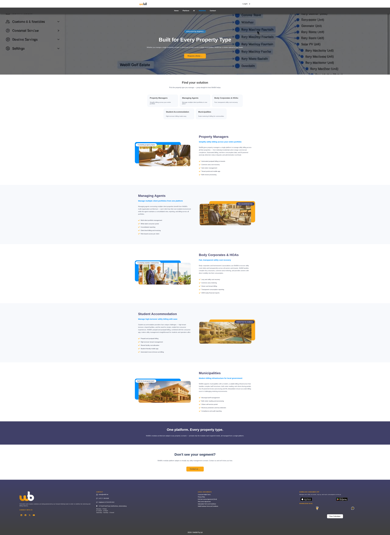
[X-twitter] (29, 515)
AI (194, 11)
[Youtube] (34, 515)
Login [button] (245, 4)
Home (176, 11)
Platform (186, 11)
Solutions (202, 11)
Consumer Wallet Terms (204, 494)
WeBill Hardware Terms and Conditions (208, 506)
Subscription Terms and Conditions (207, 504)
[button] (146, 144)
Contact (213, 11)
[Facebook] (25, 515)
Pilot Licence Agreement (204, 501)
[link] (162, 101)
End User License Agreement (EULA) (207, 499)
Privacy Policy (201, 497)
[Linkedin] (21, 515)
